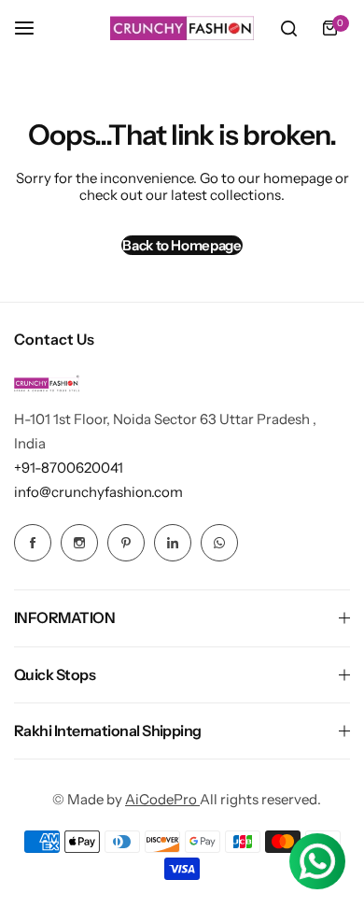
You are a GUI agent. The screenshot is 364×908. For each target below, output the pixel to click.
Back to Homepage (181, 245)
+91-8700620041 (68, 467)
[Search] (288, 28)
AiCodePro (162, 799)
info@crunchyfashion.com (98, 492)
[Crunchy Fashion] (182, 28)
